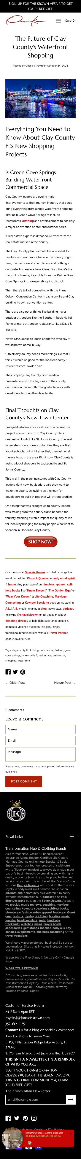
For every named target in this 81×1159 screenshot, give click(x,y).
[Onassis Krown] (26, 21)
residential (59, 655)
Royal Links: (14, 836)
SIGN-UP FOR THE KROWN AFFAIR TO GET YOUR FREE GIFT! (41, 6)
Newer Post (62, 683)
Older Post (17, 683)
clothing (34, 650)
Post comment (24, 781)
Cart (70, 20)
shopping (10, 660)
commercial (46, 650)
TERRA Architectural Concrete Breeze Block (44, 1136)
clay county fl (20, 650)
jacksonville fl (29, 655)
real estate (45, 655)
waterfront (24, 660)
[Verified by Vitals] (30, 1143)
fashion (59, 650)
